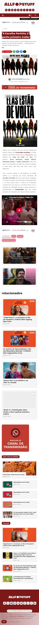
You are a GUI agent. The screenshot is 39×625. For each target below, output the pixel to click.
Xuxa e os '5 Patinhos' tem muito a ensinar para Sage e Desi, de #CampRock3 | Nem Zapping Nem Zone (24, 555)
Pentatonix (19, 189)
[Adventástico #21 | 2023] (7, 494)
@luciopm (27, 79)
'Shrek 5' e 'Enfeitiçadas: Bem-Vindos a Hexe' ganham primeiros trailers (16, 412)
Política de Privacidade (17, 616)
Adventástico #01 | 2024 (21, 482)
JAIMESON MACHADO (17, 610)
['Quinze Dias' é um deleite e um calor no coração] (19, 370)
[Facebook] (17, 51)
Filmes (21, 236)
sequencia (29, 155)
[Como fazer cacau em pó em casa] (19, 468)
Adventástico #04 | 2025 (21, 502)
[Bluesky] (21, 51)
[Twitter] (24, 51)
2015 (14, 236)
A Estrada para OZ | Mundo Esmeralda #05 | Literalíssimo (23, 577)
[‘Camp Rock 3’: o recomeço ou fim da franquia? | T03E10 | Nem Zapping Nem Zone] (19, 307)
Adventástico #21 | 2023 (21, 492)
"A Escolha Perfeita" (22, 152)
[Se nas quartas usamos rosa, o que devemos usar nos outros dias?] (7, 515)
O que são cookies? (14, 621)
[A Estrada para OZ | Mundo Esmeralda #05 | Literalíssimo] (7, 579)
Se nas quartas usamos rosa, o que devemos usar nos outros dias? (24, 513)
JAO (30, 610)
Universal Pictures (9, 240)
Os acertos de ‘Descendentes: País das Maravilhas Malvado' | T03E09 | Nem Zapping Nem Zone (17, 351)
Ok (4, 621)
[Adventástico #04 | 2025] (7, 504)
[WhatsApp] (14, 51)
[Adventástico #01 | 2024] (7, 484)
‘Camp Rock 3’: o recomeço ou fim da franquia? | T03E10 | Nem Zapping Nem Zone (17, 319)
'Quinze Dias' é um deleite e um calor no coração (15, 381)
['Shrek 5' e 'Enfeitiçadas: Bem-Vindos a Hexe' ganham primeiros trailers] (19, 400)
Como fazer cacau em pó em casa (13, 474)
